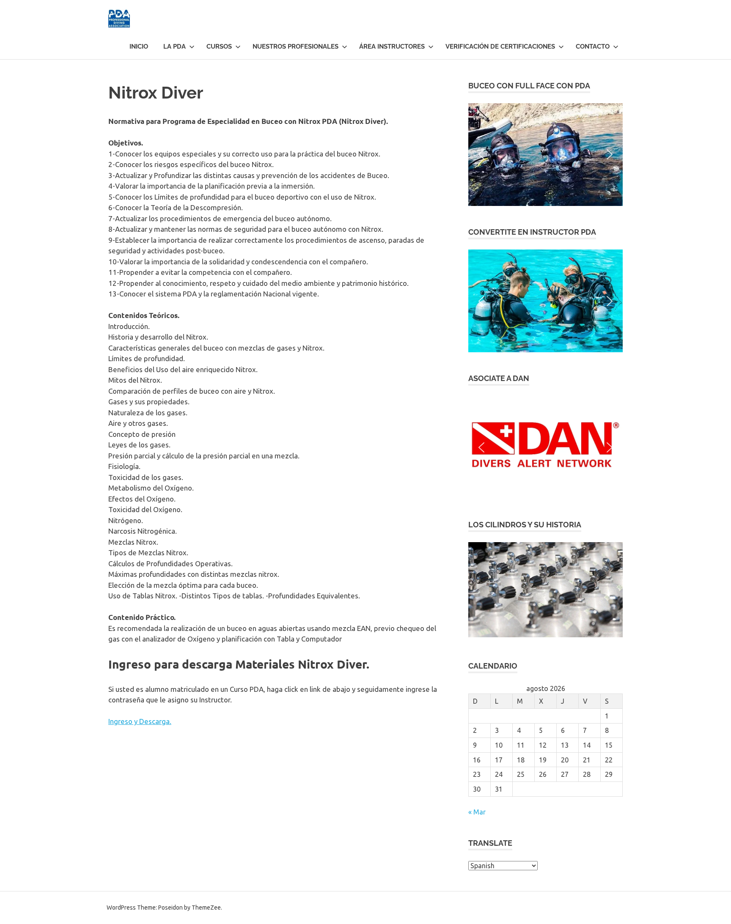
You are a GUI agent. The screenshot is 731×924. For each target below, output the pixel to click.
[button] (545, 154)
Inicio (138, 46)
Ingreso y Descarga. (139, 721)
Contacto (593, 46)
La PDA (174, 46)
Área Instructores (392, 46)
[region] (545, 154)
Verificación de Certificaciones (500, 46)
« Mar (477, 812)
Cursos (219, 46)
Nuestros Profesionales (295, 46)
